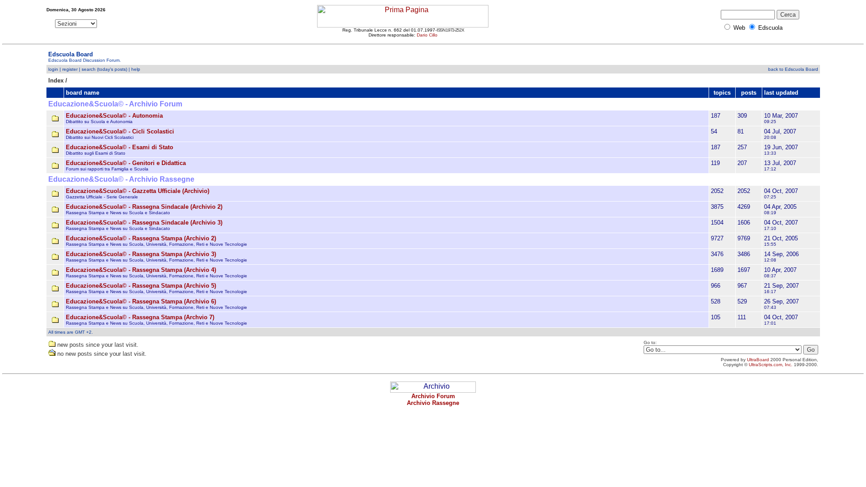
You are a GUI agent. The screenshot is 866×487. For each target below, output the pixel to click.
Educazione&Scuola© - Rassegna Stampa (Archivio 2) (141, 238)
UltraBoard (758, 359)
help (135, 69)
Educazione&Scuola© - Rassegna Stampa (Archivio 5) (141, 285)
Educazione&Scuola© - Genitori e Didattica (126, 163)
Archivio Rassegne (433, 403)
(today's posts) (112, 69)
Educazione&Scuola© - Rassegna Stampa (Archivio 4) (141, 269)
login (53, 69)
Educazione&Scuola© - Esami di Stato (119, 147)
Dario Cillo (427, 34)
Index (56, 80)
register (70, 69)
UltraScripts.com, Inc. (770, 364)
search (89, 69)
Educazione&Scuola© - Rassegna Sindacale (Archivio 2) (144, 206)
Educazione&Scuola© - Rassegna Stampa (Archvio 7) (140, 317)
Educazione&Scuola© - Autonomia (114, 115)
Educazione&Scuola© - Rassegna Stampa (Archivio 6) (141, 301)
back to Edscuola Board (793, 69)
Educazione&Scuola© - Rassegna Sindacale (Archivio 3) (144, 222)
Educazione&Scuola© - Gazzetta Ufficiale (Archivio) (137, 191)
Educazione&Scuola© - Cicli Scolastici (120, 131)
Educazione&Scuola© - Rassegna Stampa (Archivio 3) (141, 254)
